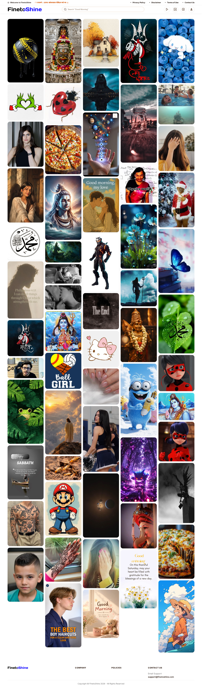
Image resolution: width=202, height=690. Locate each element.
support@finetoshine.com (161, 677)
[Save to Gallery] (40, 27)
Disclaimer (156, 2)
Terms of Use (173, 2)
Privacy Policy (139, 2)
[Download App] (167, 9)
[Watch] (175, 9)
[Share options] (40, 22)
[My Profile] (191, 9)
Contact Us (189, 2)
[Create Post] (183, 9)
